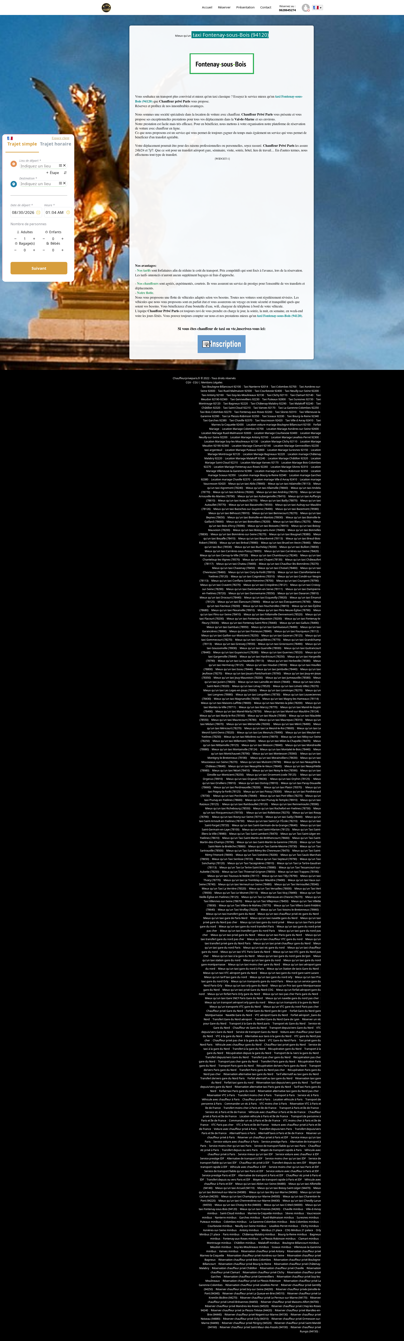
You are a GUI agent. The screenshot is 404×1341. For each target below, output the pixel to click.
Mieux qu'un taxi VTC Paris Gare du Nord (245, 952)
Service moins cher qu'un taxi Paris (230, 1146)
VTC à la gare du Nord (229, 1036)
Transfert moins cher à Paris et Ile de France (249, 1108)
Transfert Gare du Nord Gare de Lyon (277, 1019)
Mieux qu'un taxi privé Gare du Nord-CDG (247, 990)
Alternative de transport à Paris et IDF (260, 1175)
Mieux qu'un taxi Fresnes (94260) (260, 1209)
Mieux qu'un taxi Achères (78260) (233, 492)
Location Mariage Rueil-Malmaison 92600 (226, 433)
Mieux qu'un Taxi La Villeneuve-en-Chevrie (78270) (272, 897)
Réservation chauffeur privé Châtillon (234, 1268)
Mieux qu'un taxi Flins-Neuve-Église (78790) (284, 610)
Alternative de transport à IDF (244, 1158)
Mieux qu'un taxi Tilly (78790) (280, 876)
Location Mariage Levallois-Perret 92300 (295, 437)
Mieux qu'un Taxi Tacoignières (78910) (250, 863)
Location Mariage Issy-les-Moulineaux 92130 (231, 441)
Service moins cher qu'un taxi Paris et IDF (294, 1167)
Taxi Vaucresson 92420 (269, 420)
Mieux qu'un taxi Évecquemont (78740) (287, 602)
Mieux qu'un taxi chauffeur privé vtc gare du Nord (288, 914)
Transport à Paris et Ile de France (299, 1108)
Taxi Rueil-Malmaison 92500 (235, 391)
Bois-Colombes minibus (304, 1222)
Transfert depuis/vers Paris (275, 1129)
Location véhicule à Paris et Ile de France (263, 1116)
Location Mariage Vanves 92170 (260, 462)
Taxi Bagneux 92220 (235, 403)
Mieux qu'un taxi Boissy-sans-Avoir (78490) (259, 530)
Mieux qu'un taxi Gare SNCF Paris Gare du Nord (234, 998)
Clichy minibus (310, 1226)
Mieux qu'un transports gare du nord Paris (257, 981)
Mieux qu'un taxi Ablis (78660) (246, 483)
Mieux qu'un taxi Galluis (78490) (299, 623)
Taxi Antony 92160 (213, 395)
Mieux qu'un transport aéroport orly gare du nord (235, 1002)
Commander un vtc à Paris (241, 1103)
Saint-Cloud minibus (232, 1213)
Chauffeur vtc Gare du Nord (250, 1028)
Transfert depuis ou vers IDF (289, 1162)
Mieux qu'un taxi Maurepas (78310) (281, 720)
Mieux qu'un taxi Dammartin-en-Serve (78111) (254, 589)
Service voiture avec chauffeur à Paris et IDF (292, 1171)
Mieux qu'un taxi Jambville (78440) (277, 669)
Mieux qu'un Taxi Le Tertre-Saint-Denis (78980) (247, 867)
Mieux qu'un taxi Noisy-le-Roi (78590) (275, 770)
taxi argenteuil (213, 450)
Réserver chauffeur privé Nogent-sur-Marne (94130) (256, 1314)
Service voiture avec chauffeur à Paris (236, 1141)
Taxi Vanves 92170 (264, 408)
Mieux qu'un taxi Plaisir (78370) (282, 787)
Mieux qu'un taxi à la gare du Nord (233, 956)
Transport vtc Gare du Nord (289, 1023)
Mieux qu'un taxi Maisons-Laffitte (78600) (226, 703)
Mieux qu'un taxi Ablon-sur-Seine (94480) (260, 1184)
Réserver (224, 7)
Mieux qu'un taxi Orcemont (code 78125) (271, 774)
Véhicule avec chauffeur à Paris (221, 1099)
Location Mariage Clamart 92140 (251, 445)
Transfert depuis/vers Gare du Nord (227, 1057)
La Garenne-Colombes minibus (268, 1222)
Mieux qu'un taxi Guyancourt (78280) (235, 652)
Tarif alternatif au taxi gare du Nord (297, 1074)
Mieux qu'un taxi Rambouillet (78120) (245, 804)
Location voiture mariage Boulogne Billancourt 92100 (278, 424)
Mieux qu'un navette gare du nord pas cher (292, 998)
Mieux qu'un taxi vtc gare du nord (264, 947)
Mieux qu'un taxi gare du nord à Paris (241, 968)
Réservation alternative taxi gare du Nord (248, 1074)
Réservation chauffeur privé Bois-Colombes (244, 1259)
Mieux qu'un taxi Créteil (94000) (283, 1205)
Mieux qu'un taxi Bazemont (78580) (297, 509)
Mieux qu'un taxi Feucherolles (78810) (266, 606)
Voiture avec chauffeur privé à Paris (235, 1129)
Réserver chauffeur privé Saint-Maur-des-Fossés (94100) (254, 1327)
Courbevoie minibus (220, 1226)
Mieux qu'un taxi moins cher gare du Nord (254, 964)
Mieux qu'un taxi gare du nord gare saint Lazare (289, 973)
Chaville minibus (293, 1209)
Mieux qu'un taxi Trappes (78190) (298, 871)
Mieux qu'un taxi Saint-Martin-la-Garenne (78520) (267, 842)
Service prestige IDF (212, 1158)
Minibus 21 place (272, 1230)
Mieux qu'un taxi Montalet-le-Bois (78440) (285, 749)
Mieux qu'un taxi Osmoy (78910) (258, 783)
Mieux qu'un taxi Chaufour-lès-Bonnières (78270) (289, 564)
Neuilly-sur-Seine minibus (250, 1226)
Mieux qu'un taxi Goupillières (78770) (257, 640)
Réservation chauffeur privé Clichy (263, 1272)
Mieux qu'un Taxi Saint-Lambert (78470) (253, 834)
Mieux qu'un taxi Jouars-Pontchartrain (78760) (253, 673)
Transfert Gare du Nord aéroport (232, 1019)
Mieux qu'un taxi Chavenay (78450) (233, 568)
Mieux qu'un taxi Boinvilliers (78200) (248, 521)
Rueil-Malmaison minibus (278, 1217)
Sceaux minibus (281, 1247)
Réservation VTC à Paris (221, 1095)
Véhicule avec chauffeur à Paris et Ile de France (277, 1112)
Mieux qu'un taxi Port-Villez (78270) (281, 796)
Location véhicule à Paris (288, 1099)
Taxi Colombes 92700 (283, 386)
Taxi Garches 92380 (215, 420)
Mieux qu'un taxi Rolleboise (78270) (268, 812)
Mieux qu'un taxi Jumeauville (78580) (288, 677)
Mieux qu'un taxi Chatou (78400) (236, 564)
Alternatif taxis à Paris (242, 1133)
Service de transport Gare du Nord (257, 1032)
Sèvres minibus (294, 1213)
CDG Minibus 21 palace (299, 1230)
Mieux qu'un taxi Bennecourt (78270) (275, 513)
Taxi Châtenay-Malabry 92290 (268, 403)
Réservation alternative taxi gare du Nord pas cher (288, 1091)
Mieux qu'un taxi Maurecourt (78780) (233, 720)
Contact (265, 7)
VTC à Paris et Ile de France (252, 1125)
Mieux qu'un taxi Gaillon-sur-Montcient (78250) (230, 635)
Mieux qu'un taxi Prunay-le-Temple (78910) (271, 800)
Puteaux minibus (210, 1222)
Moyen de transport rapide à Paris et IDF (277, 1179)
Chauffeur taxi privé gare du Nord (285, 1044)
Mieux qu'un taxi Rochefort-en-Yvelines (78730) (282, 808)
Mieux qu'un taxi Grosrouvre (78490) (280, 644)
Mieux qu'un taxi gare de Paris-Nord (225, 918)
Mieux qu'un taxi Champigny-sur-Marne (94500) (250, 1196)
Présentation (245, 7)
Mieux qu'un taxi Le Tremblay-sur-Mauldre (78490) (254, 880)
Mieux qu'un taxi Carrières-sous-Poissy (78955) (233, 551)
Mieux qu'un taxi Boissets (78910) (268, 526)
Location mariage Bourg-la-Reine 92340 (262, 475)
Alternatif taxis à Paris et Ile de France (280, 1133)
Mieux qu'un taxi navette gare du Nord (274, 918)
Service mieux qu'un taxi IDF (255, 1154)
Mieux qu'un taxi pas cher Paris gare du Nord (291, 994)
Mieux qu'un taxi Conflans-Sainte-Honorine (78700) (242, 580)
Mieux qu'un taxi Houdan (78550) (266, 665)
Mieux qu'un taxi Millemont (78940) (234, 741)
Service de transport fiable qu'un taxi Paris (280, 1146)
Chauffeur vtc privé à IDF (254, 1162)
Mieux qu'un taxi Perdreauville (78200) (237, 787)
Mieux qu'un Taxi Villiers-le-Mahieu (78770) (245, 905)
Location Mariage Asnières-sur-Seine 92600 (292, 429)
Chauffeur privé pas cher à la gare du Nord (239, 1040)
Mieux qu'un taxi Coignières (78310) (253, 576)
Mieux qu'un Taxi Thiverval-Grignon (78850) (248, 871)
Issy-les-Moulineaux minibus (251, 1247)
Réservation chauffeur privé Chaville (282, 1268)
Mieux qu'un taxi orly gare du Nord (246, 985)
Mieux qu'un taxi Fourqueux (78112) (296, 631)
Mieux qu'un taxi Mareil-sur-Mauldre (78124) (291, 711)
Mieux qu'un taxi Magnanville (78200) (237, 699)
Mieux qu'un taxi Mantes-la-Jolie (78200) (278, 703)
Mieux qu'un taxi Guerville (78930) (260, 648)
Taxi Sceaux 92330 (273, 416)
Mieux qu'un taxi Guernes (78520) (282, 652)
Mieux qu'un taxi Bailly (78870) (279, 500)
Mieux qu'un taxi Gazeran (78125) (282, 635)
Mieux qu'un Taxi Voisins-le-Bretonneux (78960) (290, 909)
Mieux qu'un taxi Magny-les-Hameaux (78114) (290, 699)
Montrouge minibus (219, 1243)
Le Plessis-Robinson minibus (278, 1238)
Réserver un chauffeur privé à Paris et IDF (263, 1137)
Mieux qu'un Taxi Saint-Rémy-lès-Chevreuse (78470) (258, 850)
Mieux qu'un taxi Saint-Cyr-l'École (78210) (272, 821)
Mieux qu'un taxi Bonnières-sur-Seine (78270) (238, 534)
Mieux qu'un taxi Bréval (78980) (239, 542)
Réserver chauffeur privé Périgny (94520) (247, 1323)
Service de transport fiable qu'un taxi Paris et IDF (233, 1171)
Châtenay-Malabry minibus (258, 1234)
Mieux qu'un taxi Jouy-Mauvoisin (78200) (238, 677)
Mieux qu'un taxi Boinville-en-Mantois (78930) (255, 517)
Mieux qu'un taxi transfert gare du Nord (230, 914)
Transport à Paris (284, 1095)
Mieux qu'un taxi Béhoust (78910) (229, 513)
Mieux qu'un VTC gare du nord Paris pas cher (291, 1006)
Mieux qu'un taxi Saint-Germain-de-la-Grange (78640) (265, 825)
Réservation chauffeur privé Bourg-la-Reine (244, 1264)
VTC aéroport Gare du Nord (271, 1015)
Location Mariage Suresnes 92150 (287, 450)
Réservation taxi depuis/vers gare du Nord (282, 1082)
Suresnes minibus (308, 1217)
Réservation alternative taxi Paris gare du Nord (263, 1087)
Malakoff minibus (269, 1243)
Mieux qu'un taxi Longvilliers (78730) (258, 694)
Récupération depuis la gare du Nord (248, 1053)
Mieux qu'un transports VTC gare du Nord (235, 1006)
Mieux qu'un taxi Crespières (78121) (265, 585)
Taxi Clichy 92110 (277, 395)
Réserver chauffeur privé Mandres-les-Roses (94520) (237, 1306)
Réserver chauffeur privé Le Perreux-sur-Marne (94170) (273, 1297)
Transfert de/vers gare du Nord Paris (222, 1078)
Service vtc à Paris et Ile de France (225, 1112)
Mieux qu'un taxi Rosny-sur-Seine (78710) (237, 817)
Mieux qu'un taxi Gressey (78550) (235, 644)
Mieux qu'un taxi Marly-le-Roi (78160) (222, 715)
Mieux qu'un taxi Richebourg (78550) (227, 808)
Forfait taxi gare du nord (239, 1082)
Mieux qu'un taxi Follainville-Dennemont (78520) (273, 614)
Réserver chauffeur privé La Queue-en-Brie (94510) (253, 1293)
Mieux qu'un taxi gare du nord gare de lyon (284, 956)
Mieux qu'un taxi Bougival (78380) (290, 534)
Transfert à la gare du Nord (249, 1049)
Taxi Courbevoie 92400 (268, 391)
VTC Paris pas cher (222, 1125)
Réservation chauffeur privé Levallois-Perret (251, 1285)
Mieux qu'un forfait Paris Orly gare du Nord (233, 994)
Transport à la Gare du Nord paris (249, 1023)
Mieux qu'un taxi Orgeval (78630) (246, 779)
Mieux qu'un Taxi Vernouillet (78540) (296, 884)
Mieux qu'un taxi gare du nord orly (271, 977)
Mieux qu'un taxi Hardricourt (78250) (262, 656)
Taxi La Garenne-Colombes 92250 (298, 408)
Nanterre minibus (226, 1217)
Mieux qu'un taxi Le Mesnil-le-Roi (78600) (269, 728)
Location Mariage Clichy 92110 (279, 441)
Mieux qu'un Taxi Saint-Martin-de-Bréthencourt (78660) (256, 838)
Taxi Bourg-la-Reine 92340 (303, 416)
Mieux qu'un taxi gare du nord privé (262, 922)
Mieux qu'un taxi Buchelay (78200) (256, 547)
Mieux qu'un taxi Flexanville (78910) (233, 610)
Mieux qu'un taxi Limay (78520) (251, 686)
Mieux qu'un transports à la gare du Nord (293, 1002)
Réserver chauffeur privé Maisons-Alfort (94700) (290, 1302)
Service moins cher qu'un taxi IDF (285, 1158)
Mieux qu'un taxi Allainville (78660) (267, 488)
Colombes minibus (235, 1222)
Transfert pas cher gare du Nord (271, 1057)
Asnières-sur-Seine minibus (220, 1230)
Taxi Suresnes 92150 (300, 399)
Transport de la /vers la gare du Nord (296, 1053)
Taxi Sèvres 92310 (285, 412)
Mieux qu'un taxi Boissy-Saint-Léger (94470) (284, 1188)
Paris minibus (231, 1234)
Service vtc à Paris (308, 1095)
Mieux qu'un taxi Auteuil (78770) (238, 500)
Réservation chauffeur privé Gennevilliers (249, 1276)
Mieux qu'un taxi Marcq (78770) (258, 707)
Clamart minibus (308, 1238)
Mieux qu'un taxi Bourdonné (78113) (260, 538)
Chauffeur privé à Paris (256, 1099)
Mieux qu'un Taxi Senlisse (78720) (232, 859)
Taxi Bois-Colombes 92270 (215, 412)
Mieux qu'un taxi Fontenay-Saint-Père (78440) (249, 623)
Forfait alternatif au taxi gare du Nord (269, 1078)
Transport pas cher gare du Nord (238, 1061)
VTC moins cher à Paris (273, 1103)
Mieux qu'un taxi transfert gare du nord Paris (248, 931)
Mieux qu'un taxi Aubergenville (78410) (262, 496)
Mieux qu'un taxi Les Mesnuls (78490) (260, 732)
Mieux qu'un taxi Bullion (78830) (299, 547)
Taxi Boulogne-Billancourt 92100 (221, 386)
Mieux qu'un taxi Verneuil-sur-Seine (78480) (245, 884)
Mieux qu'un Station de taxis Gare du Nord (293, 968)
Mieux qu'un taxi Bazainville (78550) (250, 505)
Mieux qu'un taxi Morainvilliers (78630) (274, 758)
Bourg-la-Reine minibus (292, 1234)
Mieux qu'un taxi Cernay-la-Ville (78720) (224, 555)
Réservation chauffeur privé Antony (262, 1251)
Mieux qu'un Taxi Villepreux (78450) (266, 901)
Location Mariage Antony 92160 (249, 437)
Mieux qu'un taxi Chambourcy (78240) (274, 555)
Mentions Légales (211, 382)
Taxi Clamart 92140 (301, 395)
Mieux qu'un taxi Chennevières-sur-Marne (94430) (249, 1200)
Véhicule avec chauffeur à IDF (248, 1167)
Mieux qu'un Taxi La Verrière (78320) (224, 888)
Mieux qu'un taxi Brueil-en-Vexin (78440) (286, 542)
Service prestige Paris (274, 1141)
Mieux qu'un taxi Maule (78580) (267, 715)
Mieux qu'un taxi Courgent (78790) (297, 580)
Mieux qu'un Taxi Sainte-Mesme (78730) (272, 846)
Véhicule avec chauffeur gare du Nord (238, 1044)
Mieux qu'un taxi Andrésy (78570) (277, 492)
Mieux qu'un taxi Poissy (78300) (262, 791)
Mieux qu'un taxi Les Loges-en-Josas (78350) (230, 690)
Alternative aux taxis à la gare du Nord (268, 1036)
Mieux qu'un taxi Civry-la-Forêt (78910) (251, 572)
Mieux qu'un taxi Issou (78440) (234, 669)
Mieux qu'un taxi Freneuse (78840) (250, 631)
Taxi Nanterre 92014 (256, 386)
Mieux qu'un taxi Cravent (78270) (220, 585)
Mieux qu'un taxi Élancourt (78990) (239, 602)
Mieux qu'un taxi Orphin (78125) (290, 779)
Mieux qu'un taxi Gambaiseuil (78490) (274, 627)
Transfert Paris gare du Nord (278, 1061)
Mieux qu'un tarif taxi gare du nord (225, 977)
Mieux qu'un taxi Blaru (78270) (292, 521)
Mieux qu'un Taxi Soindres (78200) (257, 855)
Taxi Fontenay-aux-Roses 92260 (253, 412)
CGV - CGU (192, 382)
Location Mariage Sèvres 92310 (289, 467)
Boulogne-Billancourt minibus (300, 1243)
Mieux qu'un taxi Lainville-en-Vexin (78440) (264, 682)
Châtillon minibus (244, 1243)
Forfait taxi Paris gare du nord (237, 1091)
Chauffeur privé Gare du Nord (224, 1011)
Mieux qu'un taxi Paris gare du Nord (280, 935)
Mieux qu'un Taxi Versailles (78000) (270, 888)
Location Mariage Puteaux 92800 (244, 450)
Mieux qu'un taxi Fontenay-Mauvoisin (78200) (254, 618)
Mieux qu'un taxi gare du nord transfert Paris (246, 926)
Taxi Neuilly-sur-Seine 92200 (302, 391)
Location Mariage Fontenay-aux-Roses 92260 (241, 467)
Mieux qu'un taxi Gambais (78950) (228, 627)
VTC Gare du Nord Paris (282, 1040)
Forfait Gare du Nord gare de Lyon (266, 1011)
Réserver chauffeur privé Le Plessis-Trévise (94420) (241, 1310)
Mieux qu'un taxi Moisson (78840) (262, 745)
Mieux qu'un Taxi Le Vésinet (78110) (236, 893)
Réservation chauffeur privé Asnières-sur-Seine (255, 1255)
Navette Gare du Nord (239, 1015)
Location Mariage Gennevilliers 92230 (296, 445)
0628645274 (287, 8)
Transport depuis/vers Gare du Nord (291, 1028)
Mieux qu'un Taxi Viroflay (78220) (238, 909)
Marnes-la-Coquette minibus (265, 1213)
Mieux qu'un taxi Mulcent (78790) (260, 762)
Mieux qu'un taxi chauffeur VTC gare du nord (275, 939)
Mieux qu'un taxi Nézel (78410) (231, 770)
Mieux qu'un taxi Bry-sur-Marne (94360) (273, 1192)
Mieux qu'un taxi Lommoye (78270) (281, 690)
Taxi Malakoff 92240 (301, 403)
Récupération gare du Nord (285, 1049)
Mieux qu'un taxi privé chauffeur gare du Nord (282, 943)
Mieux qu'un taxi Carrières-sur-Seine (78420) (291, 551)
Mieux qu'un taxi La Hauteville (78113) (241, 661)
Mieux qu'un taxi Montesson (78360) (274, 753)
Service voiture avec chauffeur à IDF (297, 1154)
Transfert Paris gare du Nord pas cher (262, 1070)
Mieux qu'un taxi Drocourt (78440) (220, 597)
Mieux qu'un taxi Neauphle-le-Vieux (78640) (255, 766)
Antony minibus (249, 1230)
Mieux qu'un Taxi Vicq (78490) (279, 893)
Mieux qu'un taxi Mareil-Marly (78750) (238, 711)
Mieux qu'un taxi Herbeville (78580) (289, 661)
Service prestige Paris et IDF (218, 1175)
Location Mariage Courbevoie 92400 (275, 433)
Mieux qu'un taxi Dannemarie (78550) (252, 593)
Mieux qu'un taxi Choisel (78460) (278, 568)
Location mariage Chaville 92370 (230, 479)
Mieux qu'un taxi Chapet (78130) (262, 559)
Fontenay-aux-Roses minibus (240, 1238)
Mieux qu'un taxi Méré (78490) (292, 724)
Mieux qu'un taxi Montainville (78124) (234, 749)
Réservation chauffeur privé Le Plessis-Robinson (252, 1281)
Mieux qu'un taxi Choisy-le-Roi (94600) (238, 1205)
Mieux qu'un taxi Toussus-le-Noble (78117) (233, 876)
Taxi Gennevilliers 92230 (244, 399)
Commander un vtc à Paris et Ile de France (254, 1120)
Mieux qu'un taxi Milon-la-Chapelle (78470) (284, 741)
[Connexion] (306, 8)
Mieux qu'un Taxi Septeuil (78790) (276, 859)
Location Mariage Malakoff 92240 (245, 458)
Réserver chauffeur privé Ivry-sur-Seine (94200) (244, 1289)
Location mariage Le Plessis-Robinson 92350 (281, 471)
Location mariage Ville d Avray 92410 (275, 479)
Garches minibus (249, 1217)
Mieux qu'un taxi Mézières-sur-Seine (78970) (251, 737)
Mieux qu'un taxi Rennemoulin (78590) (295, 804)
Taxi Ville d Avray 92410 (299, 420)
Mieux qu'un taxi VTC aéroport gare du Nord (230, 973)
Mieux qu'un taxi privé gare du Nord (233, 935)
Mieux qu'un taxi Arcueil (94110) (235, 1188)
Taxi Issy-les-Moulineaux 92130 (245, 395)
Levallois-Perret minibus (283, 1226)
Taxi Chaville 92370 (240, 420)
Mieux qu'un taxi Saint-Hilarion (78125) (266, 829)
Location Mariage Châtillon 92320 (288, 458)
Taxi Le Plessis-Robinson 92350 (240, 416)
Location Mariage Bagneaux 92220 (264, 454)
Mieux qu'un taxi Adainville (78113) (289, 483)
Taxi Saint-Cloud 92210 (237, 408)
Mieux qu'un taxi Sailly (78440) (284, 817)
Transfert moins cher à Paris (255, 1095)
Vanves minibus (228, 1251)
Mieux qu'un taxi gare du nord (262, 960)
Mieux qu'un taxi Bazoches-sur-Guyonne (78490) (243, 509)
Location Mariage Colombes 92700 (243, 429)
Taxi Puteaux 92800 (274, 399)
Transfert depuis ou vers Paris (240, 1150)
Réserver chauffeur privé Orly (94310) (246, 1319)
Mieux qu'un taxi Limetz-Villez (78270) (296, 686)
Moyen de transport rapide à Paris (281, 1150)
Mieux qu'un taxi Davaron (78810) (298, 593)
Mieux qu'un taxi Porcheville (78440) (235, 796)
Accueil (207, 7)
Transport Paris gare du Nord (236, 1065)
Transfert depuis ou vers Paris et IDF (228, 1179)
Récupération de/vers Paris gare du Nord (281, 1065)
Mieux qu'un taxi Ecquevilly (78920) (265, 597)
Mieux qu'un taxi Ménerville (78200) (248, 724)
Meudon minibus (220, 1247)
